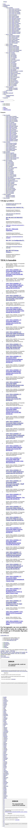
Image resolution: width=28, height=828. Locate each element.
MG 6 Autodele (12, 62)
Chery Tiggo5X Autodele (14, 25)
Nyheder (5, 91)
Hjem (4, 4)
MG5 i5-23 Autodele (13, 83)
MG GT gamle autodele (14, 68)
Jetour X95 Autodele (13, 43)
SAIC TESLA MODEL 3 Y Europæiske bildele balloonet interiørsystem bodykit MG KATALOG (14, 448)
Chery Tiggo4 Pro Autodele (15, 23)
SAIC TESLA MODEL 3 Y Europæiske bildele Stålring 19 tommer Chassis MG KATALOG (15, 508)
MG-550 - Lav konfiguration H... (15, 240)
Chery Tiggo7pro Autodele (14, 29)
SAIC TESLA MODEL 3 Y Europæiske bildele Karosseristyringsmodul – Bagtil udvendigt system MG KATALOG (15, 484)
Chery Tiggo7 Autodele (14, 27)
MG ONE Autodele (13, 74)
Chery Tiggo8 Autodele (14, 30)
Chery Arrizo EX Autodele (14, 12)
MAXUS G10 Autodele (14, 47)
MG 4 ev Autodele (13, 57)
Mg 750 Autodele (4, 652)
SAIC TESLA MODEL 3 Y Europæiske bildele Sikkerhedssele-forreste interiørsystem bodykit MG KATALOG (13, 411)
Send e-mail (3, 655)
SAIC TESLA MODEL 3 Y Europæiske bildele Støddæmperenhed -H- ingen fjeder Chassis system (14, 603)
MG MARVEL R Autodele (14, 73)
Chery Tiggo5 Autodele (14, 24)
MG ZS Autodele (12, 79)
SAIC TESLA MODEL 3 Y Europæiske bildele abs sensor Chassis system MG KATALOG (15, 519)
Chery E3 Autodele (13, 15)
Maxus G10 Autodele (20, 652)
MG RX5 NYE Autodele (14, 77)
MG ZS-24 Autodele (13, 80)
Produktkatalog (6, 5)
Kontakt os (5, 97)
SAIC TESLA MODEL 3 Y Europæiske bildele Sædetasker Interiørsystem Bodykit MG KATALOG (14, 424)
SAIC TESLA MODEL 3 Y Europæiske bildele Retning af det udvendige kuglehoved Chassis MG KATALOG (14, 567)
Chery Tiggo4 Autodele (14, 22)
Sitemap (7, 651)
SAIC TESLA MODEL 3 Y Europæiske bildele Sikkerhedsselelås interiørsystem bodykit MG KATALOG (15, 384)
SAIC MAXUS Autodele (11, 45)
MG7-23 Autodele (13, 85)
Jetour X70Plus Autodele (14, 39)
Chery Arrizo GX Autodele (14, 13)
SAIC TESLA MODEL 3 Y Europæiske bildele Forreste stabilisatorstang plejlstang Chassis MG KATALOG (13, 554)
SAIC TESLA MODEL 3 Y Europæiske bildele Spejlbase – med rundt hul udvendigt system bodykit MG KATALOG (15, 310)
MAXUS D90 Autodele (14, 46)
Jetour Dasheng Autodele (14, 35)
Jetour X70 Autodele (13, 38)
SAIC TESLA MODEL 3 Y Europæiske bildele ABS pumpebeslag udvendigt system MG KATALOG (14, 460)
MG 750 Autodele (13, 63)
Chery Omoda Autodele (14, 16)
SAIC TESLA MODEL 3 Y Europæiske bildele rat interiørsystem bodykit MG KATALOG (13, 322)
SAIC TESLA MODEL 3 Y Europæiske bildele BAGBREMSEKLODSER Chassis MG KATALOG (13, 542)
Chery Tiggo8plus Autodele (15, 32)
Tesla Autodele (9, 90)
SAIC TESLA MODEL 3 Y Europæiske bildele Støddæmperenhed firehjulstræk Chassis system (15, 579)
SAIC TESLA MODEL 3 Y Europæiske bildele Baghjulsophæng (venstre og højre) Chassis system (14, 591)
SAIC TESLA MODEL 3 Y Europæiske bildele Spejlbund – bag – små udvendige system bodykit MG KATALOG (15, 286)
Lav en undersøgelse (5, 657)
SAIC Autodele (9, 44)
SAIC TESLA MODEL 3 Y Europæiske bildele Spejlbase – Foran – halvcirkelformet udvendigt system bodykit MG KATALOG (14, 273)
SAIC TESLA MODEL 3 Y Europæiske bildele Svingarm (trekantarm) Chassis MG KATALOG (14, 530)
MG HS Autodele (12, 69)
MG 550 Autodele (13, 61)
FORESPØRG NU (5, 635)
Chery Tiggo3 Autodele (14, 17)
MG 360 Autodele (13, 56)
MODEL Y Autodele (13, 89)
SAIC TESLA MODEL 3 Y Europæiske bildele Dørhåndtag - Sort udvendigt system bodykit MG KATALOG (15, 298)
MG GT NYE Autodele (14, 67)
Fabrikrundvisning (10, 95)
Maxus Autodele (10, 653)
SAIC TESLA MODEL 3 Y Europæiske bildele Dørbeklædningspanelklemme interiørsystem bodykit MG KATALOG (14, 359)
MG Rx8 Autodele (13, 78)
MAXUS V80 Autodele (14, 51)
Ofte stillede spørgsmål (8, 92)
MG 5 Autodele (12, 58)
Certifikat (8, 96)
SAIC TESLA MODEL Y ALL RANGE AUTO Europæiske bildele (14, 622)
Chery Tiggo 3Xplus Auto (14, 21)
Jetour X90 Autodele (13, 40)
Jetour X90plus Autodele (14, 41)
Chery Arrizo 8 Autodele (14, 11)
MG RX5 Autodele (13, 75)
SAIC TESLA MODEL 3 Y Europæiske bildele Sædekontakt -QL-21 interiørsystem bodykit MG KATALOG (15, 436)
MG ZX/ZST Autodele (14, 82)
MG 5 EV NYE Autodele (14, 60)
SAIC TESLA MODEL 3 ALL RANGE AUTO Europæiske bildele (14, 613)
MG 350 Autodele (13, 55)
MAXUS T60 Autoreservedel (15, 50)
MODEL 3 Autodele (13, 88)
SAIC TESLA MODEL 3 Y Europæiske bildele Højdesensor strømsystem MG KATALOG (15, 471)
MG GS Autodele (12, 64)
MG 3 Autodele (12, 53)
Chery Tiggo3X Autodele (14, 19)
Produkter (5, 6)
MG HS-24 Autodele (13, 72)
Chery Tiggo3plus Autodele (15, 18)
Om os (4, 94)
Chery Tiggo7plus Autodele (15, 28)
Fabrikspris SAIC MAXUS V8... (15, 207)
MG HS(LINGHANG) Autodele (16, 71)
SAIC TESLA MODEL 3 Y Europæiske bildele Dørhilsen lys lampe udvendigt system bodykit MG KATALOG (15, 334)
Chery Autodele (9, 7)
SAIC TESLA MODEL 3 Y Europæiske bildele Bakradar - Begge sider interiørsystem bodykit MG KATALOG (14, 346)
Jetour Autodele (9, 34)
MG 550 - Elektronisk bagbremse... (12, 229)
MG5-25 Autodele (13, 84)
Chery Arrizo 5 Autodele (14, 8)
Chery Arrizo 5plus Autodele (15, 10)
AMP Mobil (12, 651)
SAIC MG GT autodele (20, 653)
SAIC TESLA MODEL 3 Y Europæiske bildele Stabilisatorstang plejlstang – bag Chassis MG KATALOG (15, 497)
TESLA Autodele (10, 86)
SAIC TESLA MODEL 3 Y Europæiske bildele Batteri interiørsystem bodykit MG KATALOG (13, 372)
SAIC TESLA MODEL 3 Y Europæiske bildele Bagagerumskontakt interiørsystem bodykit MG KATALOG (13, 397)
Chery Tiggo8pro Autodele (14, 33)
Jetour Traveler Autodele (14, 36)
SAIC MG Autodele (10, 52)
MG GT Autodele (12, 66)
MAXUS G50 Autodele (14, 49)
